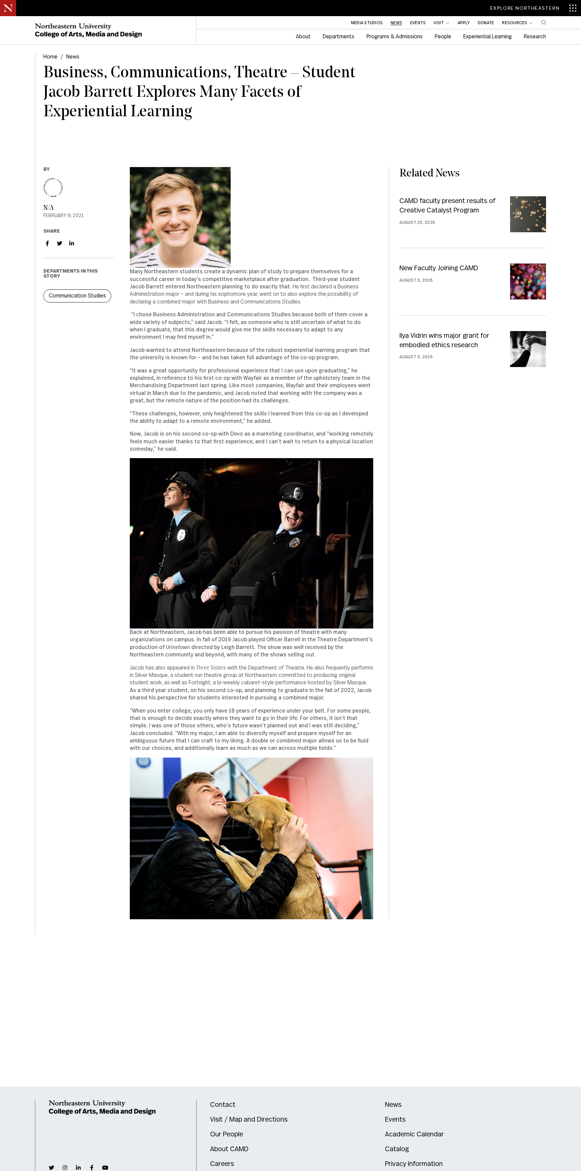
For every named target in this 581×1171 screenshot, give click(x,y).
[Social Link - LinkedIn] (72, 243)
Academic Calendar (414, 1134)
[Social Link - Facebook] (47, 243)
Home (50, 56)
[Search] (543, 22)
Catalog (397, 1149)
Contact (222, 1104)
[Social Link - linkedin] (78, 1167)
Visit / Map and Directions (248, 1119)
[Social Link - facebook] (91, 1167)
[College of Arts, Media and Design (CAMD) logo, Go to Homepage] (88, 30)
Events (395, 1119)
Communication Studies (77, 295)
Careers (222, 1164)
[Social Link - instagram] (65, 1167)
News (72, 56)
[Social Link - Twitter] (59, 243)
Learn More (472, 222)
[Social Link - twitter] (51, 1167)
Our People (226, 1134)
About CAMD (229, 1149)
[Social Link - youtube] (105, 1167)
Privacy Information (414, 1164)
